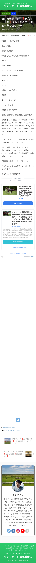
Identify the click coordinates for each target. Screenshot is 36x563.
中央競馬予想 (7, 427)
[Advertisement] (18, 336)
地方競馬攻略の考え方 (12, 548)
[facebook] (13, 531)
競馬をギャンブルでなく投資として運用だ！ (18, 554)
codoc (32, 256)
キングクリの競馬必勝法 (18, 5)
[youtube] (23, 531)
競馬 (13, 427)
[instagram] (18, 531)
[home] (27, 531)
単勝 (11, 430)
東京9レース (16, 430)
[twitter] (18, 420)
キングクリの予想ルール (19, 550)
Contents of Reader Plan (19, 247)
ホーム (4, 546)
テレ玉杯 (6, 430)
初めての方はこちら (13, 546)
